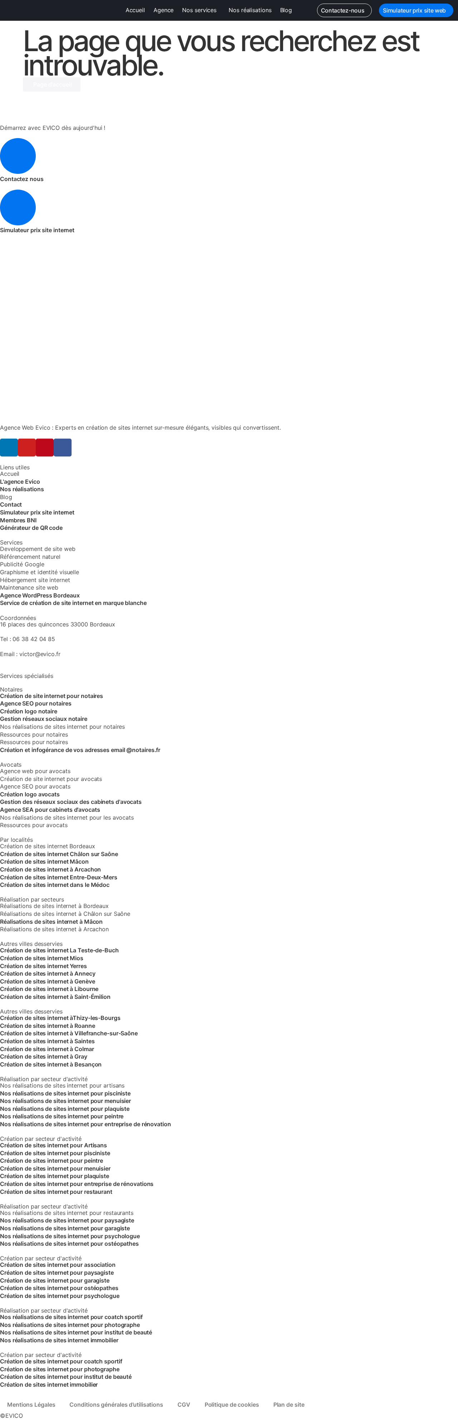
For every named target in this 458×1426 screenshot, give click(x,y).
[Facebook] (63, 447)
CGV (183, 1404)
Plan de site (288, 1404)
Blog (286, 10)
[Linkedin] (9, 447)
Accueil (135, 10)
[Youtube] (27, 447)
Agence (164, 10)
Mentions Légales (31, 1404)
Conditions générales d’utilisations (116, 1404)
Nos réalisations (250, 10)
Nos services (199, 10)
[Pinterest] (45, 447)
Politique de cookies (232, 1404)
